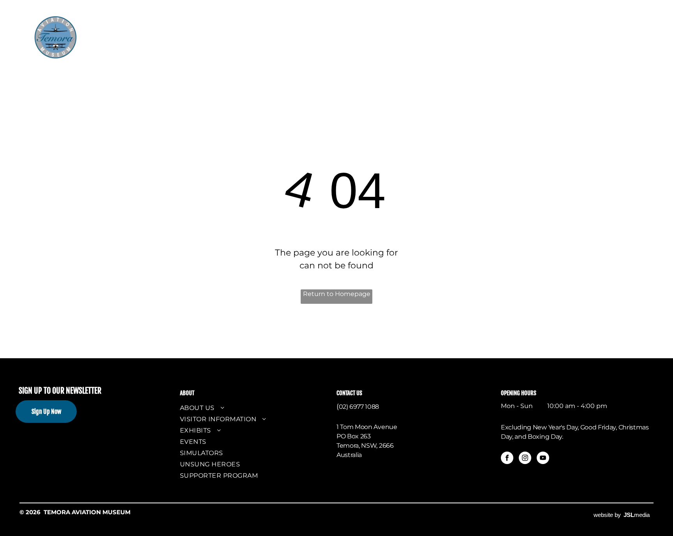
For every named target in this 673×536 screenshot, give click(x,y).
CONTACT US (349, 393)
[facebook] (507, 459)
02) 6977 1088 (359, 406)
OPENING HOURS (518, 393)
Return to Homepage (336, 294)
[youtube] (543, 459)
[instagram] (525, 459)
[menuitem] (144, 26)
